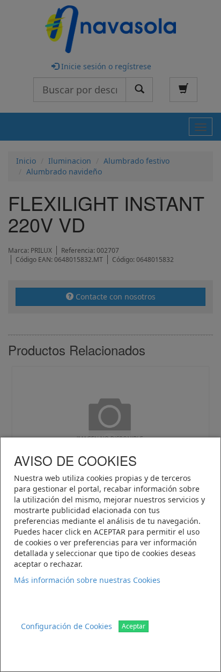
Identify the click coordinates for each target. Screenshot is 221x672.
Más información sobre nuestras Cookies (87, 580)
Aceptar (133, 626)
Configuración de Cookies (66, 626)
